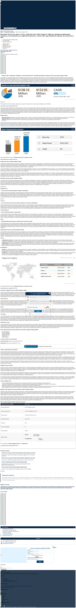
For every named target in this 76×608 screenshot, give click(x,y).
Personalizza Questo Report (39, 75)
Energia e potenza (10, 13)
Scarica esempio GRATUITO (27, 75)
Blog (5, 20)
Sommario (4, 75)
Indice (7, 75)
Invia (38, 311)
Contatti (5, 25)
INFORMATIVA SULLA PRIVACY (10, 581)
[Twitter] (1, 591)
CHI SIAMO (5, 579)
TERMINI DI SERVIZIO (8, 580)
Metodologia (18, 75)
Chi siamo (6, 23)
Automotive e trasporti (11, 11)
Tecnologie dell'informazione (12, 7)
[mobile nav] (0, 4)
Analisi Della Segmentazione (9, 530)
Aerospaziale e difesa (10, 14)
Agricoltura (8, 15)
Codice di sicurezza (31, 557)
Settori (5, 6)
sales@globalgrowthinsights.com (8, 543)
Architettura (9, 17)
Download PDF (3, 569)
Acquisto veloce (8, 51)
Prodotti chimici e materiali (11, 16)
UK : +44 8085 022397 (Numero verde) (26, 3)
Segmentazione (12, 75)
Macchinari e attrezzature (11, 10)
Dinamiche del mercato (8, 528)
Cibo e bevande (9, 12)
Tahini (11, 124)
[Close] (54, 547)
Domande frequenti (7, 535)
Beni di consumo (9, 18)
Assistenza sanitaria (10, 9)
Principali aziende (7, 532)
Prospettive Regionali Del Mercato (11, 531)
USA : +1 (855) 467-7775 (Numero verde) (9, 3)
